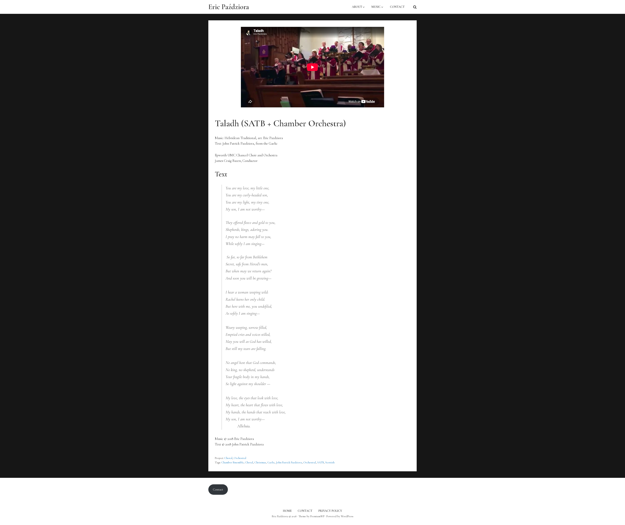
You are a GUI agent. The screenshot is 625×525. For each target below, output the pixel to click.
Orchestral (240, 458)
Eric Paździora (228, 6)
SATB (320, 462)
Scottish (329, 462)
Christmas (260, 462)
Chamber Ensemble (232, 462)
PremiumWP (317, 516)
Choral (228, 458)
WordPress (347, 516)
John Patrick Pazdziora (289, 462)
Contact (218, 489)
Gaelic (271, 462)
